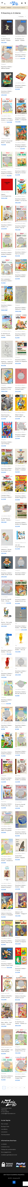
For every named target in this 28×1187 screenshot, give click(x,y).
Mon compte (4, 1124)
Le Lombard (4, 547)
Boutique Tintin (5, 1126)
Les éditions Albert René (21, 36)
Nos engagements (6, 1152)
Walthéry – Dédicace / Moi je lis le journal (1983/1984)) (7, 363)
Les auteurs (4, 1132)
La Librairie (4, 1144)
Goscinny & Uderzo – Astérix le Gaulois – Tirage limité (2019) (7, 254)
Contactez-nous (5, 1146)
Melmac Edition (5, 192)
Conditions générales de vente (9, 1155)
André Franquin (5, 359)
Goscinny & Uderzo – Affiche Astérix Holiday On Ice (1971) (7, 68)
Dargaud (3, 36)
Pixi (2, 620)
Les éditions (4, 1129)
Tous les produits (5, 1134)
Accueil (3, 7)
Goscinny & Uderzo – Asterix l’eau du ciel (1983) (7, 942)
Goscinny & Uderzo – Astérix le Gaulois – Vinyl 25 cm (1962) (21, 276)
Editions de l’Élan (5, 138)
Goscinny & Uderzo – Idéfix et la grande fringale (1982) (7, 830)
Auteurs (9, 7)
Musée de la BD (5, 993)
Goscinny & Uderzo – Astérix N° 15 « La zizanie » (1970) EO (21, 1050)
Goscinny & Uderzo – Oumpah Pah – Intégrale (21, 1078)
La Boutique (9, 88)
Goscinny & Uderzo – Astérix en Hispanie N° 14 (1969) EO (21, 941)
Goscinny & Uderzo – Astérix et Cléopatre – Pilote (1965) (21, 361)
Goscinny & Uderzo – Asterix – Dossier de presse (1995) (7, 860)
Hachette (3, 169)
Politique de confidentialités (8, 1149)
